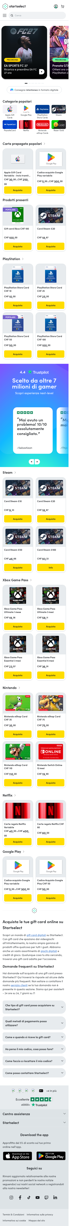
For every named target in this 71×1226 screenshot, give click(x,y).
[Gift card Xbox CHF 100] (17, 215)
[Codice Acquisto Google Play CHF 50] (50, 867)
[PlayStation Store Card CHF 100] (50, 323)
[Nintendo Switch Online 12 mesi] (50, 751)
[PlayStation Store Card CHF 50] (17, 323)
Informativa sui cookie (14, 1220)
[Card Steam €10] (17, 488)
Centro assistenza (16, 1113)
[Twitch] (47, 1197)
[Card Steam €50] (17, 536)
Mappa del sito (37, 1220)
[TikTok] (30, 1197)
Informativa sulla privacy (40, 1214)
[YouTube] (38, 1197)
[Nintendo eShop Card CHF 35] (17, 703)
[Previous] (31, 461)
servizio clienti (19, 985)
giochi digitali (49, 951)
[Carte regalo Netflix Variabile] (17, 811)
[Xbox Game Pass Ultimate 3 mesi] (50, 595)
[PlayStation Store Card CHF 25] (50, 274)
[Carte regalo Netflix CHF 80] (50, 811)
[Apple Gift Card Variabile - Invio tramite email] (17, 159)
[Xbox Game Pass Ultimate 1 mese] (18, 595)
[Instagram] (12, 1197)
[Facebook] (21, 1197)
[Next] (37, 461)
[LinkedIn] (56, 1197)
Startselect (11, 1122)
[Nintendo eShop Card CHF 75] (50, 703)
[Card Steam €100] (50, 536)
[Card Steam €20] (50, 215)
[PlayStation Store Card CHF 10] (17, 274)
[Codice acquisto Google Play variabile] (50, 159)
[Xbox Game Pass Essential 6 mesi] (50, 644)
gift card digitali (36, 935)
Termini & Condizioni (13, 1214)
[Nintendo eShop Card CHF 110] (17, 752)
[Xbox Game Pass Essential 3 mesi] (18, 644)
